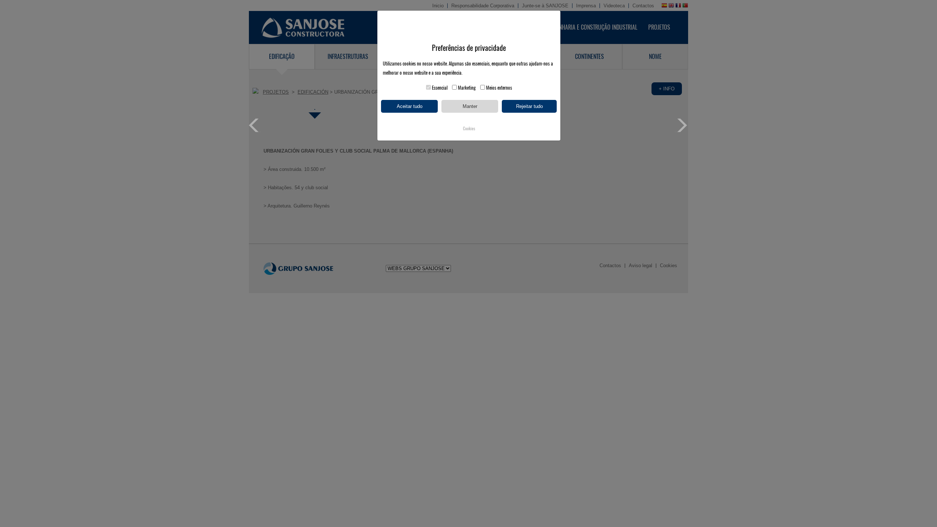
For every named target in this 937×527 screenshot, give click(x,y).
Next (681, 125)
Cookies (469, 128)
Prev (255, 125)
